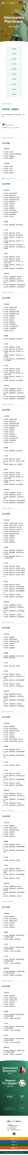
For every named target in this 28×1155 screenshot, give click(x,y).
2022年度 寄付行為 (9, 216)
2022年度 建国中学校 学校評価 (12, 256)
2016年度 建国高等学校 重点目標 (12, 886)
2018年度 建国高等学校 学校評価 (12, 703)
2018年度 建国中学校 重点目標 (12, 674)
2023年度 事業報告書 (9, 156)
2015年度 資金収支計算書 (10, 918)
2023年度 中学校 (8, 170)
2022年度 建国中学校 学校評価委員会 (13, 268)
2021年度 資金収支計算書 (10, 307)
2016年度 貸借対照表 (9, 832)
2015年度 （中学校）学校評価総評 (12, 963)
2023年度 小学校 (8, 168)
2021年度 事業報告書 (9, 315)
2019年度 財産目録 (9, 540)
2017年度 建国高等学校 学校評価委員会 (14, 805)
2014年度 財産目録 (9, 1004)
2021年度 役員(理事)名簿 (10, 324)
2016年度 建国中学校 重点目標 (12, 868)
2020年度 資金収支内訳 (10, 421)
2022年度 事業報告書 (9, 201)
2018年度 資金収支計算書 (10, 639)
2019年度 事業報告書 (9, 535)
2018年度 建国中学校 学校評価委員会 (13, 686)
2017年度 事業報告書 (9, 726)
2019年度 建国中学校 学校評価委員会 (13, 596)
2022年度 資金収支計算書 (10, 193)
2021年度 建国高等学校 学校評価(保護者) (14, 396)
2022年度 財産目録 (9, 206)
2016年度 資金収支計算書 (10, 827)
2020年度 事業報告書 (9, 427)
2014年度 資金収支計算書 (10, 997)
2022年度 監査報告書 (9, 208)
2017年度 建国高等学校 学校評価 (12, 803)
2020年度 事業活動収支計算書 (11, 423)
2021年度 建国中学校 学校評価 (12, 368)
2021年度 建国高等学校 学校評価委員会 (14, 398)
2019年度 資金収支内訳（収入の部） (13, 527)
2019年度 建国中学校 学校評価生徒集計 (14, 586)
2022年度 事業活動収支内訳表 (11, 199)
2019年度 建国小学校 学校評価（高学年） (15, 570)
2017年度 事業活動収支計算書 (11, 730)
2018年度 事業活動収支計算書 (11, 641)
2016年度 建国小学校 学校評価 (12, 860)
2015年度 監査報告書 (9, 927)
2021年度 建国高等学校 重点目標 (12, 390)
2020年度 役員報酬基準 (10, 440)
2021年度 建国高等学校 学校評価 (12, 388)
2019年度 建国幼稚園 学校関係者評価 (13, 550)
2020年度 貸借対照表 (9, 429)
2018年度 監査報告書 (9, 647)
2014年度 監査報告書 (9, 1006)
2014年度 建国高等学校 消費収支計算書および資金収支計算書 (14, 1051)
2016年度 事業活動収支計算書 (11, 830)
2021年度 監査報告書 (9, 322)
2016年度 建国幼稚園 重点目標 (12, 844)
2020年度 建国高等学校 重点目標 (12, 494)
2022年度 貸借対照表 (9, 203)
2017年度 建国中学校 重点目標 (12, 773)
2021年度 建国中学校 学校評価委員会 (13, 380)
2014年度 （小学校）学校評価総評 (12, 1030)
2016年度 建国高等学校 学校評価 (12, 896)
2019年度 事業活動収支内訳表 (11, 533)
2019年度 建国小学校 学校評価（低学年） (15, 568)
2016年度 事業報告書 (9, 825)
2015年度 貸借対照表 (9, 923)
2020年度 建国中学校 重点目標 (12, 474)
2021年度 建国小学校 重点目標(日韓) (13, 349)
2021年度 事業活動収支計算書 (11, 311)
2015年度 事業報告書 (9, 916)
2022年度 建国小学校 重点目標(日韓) (13, 235)
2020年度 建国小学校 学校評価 (12, 459)
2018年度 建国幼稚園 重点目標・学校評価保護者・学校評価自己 (14, 656)
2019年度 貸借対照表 (9, 538)
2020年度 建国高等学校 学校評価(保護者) (14, 500)
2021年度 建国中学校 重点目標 (12, 370)
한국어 (20, 1)
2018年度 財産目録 (9, 645)
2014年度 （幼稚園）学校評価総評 (12, 1018)
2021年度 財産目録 (9, 320)
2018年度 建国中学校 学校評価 (12, 683)
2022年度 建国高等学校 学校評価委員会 (14, 286)
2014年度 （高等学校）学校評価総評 (13, 1054)
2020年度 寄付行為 (9, 442)
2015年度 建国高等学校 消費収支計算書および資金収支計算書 (14, 972)
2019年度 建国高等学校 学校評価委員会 (14, 616)
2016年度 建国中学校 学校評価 (12, 878)
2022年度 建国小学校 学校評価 (12, 233)
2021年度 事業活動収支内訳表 (11, 313)
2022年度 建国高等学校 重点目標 (12, 278)
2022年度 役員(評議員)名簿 (11, 212)
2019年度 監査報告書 (9, 542)
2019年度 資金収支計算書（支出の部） (13, 525)
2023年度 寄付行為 (9, 152)
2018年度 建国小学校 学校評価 (12, 666)
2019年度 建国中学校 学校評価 (12, 594)
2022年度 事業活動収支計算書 (11, 197)
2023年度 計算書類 (9, 158)
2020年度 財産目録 (9, 432)
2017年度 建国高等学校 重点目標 (12, 793)
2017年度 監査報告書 (9, 737)
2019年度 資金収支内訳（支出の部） (13, 529)
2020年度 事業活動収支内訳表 (11, 425)
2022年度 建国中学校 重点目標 (12, 259)
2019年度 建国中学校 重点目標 (12, 584)
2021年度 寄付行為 (9, 330)
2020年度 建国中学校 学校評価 (12, 472)
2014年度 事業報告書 (9, 995)
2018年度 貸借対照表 (9, 643)
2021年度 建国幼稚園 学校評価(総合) (13, 338)
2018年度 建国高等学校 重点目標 (12, 694)
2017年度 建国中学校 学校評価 (12, 783)
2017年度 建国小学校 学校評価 (12, 765)
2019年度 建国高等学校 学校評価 (12, 614)
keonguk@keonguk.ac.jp (15, 1129)
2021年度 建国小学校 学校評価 (12, 347)
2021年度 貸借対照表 (9, 318)
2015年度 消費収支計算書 (10, 920)
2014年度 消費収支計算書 (10, 1000)
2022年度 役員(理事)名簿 (10, 210)
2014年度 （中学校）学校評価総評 (12, 1042)
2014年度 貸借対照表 (9, 1002)
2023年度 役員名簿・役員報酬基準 (12, 154)
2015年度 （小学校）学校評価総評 (12, 951)
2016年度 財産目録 (9, 834)
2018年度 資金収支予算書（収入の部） (13, 739)
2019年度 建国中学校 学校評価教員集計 (14, 588)
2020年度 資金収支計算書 (10, 419)
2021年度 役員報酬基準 (10, 328)
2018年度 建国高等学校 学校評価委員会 (14, 706)
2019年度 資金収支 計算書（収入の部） (14, 523)
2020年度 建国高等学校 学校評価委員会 (14, 502)
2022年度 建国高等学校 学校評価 (12, 276)
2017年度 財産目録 (9, 735)
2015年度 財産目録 (9, 925)
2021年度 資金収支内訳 (10, 309)
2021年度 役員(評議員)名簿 (11, 326)
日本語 (20, 3)
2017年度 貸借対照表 (9, 732)
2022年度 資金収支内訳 (10, 195)
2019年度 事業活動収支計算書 (11, 531)
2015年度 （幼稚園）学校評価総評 (12, 939)
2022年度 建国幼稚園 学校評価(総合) (13, 224)
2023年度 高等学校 (9, 172)
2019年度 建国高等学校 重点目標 (12, 605)
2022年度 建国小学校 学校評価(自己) (13, 244)
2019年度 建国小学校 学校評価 (12, 566)
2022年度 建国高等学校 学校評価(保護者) (14, 284)
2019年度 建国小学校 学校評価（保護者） (15, 572)
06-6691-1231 (13, 1127)
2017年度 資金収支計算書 (10, 728)
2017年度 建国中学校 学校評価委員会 (13, 785)
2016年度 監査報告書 (9, 836)
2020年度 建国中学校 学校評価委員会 (13, 484)
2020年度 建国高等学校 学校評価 (12, 492)
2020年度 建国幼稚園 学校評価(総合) (13, 450)
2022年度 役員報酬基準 (10, 214)
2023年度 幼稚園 (8, 166)
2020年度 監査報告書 (9, 434)
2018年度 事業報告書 (9, 637)
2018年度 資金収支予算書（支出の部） (13, 741)
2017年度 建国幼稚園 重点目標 (12, 749)
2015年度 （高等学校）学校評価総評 (13, 975)
